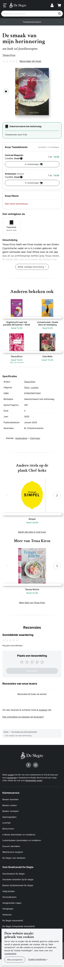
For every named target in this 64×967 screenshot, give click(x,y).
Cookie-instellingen (37, 959)
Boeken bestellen (10, 799)
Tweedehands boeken (32, 22)
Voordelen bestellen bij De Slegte (17, 879)
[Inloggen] (52, 5)
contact (11, 775)
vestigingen (12, 778)
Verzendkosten (9, 897)
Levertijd (6, 823)
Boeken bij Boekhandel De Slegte (17, 885)
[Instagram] (35, 765)
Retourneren (8, 828)
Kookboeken (21, 438)
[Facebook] (28, 765)
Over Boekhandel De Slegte (17, 867)
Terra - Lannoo (31, 387)
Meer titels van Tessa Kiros (32, 602)
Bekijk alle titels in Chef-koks (32, 532)
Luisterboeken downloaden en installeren (21, 840)
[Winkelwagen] (59, 5)
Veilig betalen (8, 891)
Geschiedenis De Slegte (13, 874)
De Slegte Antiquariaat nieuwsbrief (18, 926)
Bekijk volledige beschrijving (31, 267)
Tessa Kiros (8, 55)
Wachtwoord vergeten (12, 852)
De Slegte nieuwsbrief (12, 920)
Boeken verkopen (10, 811)
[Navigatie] (5, 5)
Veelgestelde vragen (33, 780)
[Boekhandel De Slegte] (18, 5)
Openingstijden (9, 817)
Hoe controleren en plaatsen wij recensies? (23, 717)
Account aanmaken (11, 846)
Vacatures (7, 914)
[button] (4, 21)
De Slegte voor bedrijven (13, 858)
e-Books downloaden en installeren (18, 834)
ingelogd (43, 710)
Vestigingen (7, 908)
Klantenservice (10, 792)
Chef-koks (35, 438)
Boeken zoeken (9, 805)
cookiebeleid (10, 953)
